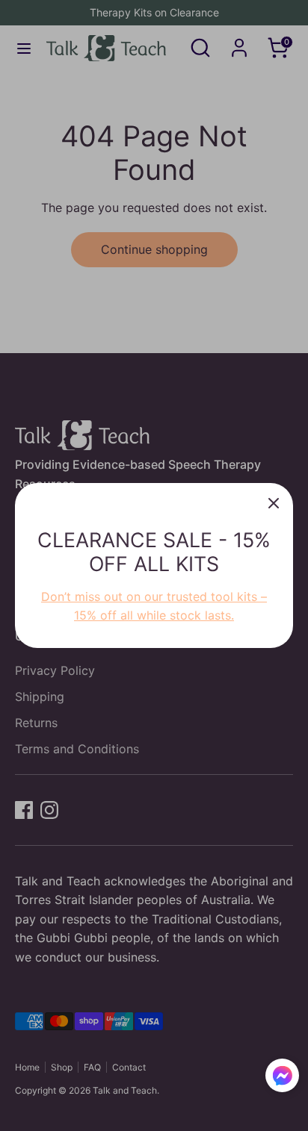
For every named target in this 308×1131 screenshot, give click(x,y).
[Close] (273, 502)
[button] (282, 1078)
